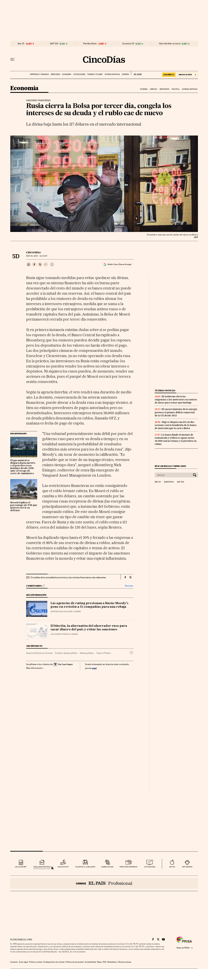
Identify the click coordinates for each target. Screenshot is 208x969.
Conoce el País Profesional (104, 883)
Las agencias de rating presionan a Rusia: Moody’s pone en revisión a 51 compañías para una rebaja (89, 605)
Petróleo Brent (90, 44)
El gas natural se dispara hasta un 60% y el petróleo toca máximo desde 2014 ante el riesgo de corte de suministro (22, 467)
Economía (66, 74)
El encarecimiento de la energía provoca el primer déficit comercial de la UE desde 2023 (176, 412)
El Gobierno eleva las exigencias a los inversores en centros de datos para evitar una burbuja (176, 399)
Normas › (129, 586)
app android (187, 867)
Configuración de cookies (54, 962)
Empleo (153, 89)
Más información (34, 668)
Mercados (55, 74)
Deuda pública (87, 653)
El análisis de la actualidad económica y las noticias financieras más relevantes (68, 577)
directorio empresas (128, 867)
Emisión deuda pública (66, 653)
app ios (172, 867)
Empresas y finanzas (39, 74)
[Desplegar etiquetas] (131, 652)
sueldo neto (63, 867)
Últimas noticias (112, 74)
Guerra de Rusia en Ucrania (39, 653)
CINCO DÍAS (33, 252)
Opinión (125, 74)
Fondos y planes (95, 74)
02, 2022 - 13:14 (36, 256)
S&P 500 (54, 44)
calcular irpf (20, 867)
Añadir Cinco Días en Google (119, 264)
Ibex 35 (21, 44)
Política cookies (35, 962)
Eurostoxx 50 (128, 44)
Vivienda (144, 89)
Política (176, 89)
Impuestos (164, 89)
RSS (104, 962)
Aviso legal (23, 962)
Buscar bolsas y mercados (170, 466)
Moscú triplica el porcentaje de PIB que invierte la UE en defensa (23, 507)
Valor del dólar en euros (170, 44)
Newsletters (112, 962)
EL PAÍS (136, 73)
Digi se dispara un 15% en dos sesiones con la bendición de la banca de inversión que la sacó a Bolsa (175, 425)
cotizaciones (149, 867)
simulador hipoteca (42, 867)
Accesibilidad (90, 962)
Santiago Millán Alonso (62, 611)
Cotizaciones (79, 74)
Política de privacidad (74, 962)
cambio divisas (107, 867)
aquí (94, 668)
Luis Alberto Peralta (60, 634)
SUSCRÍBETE (168, 74)
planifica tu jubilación (85, 867)
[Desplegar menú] (12, 59)
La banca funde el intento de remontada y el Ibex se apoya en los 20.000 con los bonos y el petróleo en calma (175, 439)
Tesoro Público (103, 653)
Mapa (99, 962)
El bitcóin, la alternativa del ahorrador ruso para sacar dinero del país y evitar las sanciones (89, 627)
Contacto (14, 962)
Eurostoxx (169, 482)
